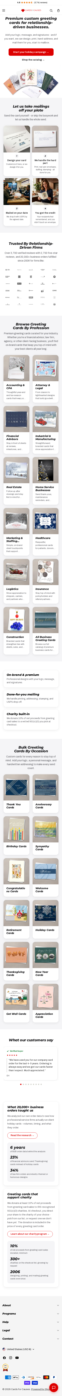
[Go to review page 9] (41, 1084)
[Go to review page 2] (23, 1084)
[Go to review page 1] (20, 1084)
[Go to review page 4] (28, 1084)
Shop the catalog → (33, 59)
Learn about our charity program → (30, 1234)
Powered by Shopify (42, 1389)
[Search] (51, 10)
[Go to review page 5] (31, 1084)
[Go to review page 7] (36, 1084)
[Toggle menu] (3, 10)
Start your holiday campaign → (31, 52)
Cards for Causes (20, 1389)
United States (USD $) (19, 1349)
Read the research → (22, 1135)
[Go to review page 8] (38, 1084)
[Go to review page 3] (26, 1084)
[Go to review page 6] (33, 1084)
